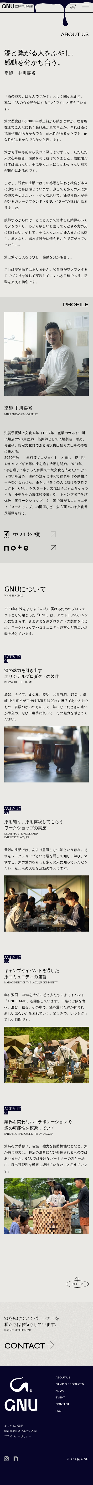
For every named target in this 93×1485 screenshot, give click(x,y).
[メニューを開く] (85, 6)
